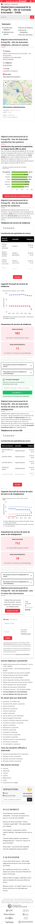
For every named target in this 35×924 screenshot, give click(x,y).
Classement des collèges (10, 782)
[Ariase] (9, 922)
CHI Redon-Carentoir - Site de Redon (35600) (16, 689)
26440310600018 (12, 117)
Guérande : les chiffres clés (11, 701)
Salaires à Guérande (9, 725)
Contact (16, 899)
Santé (6, 793)
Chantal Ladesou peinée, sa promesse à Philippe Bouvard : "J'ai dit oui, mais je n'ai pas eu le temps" (16, 841)
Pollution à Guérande (9, 730)
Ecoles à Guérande (8, 706)
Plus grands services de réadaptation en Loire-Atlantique (16, 582)
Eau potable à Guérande (10, 737)
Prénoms (5, 768)
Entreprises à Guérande (10, 742)
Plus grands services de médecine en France (15, 365)
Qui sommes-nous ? (8, 899)
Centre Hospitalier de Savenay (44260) (15, 685)
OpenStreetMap (21, 104)
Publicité (22, 899)
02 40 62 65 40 (7, 65)
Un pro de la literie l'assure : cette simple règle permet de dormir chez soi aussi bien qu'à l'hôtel (16, 863)
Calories (5, 775)
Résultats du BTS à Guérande (12, 761)
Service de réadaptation (24, 31)
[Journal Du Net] (26, 911)
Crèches (5, 773)
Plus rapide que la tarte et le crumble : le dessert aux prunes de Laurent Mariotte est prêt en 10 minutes (17, 872)
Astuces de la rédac (10, 795)
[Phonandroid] (26, 922)
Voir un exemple (27, 793)
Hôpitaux (7, 4)
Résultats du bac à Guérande (12, 756)
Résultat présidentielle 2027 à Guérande (15, 754)
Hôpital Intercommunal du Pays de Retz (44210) (17, 682)
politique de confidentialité (23, 654)
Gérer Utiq (30, 901)
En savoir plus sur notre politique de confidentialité (16, 396)
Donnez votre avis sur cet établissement (17, 196)
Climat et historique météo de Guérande (15, 720)
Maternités (6, 771)
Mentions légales (6, 902)
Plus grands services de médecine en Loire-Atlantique (15, 372)
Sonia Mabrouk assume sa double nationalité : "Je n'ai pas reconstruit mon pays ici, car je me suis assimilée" (16, 816)
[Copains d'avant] (9, 918)
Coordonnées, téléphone (7, 29)
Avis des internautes (26, 35)
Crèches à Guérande (9, 711)
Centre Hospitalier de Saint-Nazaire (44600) (16, 673)
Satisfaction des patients (8, 33)
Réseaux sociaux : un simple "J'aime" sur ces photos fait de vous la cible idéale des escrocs (17, 888)
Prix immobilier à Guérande (11, 744)
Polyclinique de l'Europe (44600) (13, 677)
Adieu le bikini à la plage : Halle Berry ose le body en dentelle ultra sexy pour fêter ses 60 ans (17, 880)
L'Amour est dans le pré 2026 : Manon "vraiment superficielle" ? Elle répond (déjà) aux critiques (17, 824)
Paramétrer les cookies (21, 901)
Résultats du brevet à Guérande (13, 759)
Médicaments (7, 778)
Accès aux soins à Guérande (11, 734)
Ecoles (5, 780)
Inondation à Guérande (10, 732)
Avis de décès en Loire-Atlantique (13, 716)
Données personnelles (8, 901)
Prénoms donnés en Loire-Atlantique (14, 739)
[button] (17, 91)
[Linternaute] (9, 914)
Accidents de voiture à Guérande (13, 723)
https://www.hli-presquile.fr (11, 77)
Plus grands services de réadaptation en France (16, 575)
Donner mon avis (12, 611)
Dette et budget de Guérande (12, 718)
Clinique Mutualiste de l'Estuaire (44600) (15, 675)
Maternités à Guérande (10, 708)
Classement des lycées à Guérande (14, 704)
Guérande (15, 4)
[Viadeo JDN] (26, 918)
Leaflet (7, 104)
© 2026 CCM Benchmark (26, 902)
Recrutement (28, 899)
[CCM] (9, 911)
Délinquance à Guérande (10, 727)
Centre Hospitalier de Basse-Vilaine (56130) (16, 680)
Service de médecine (26, 28)
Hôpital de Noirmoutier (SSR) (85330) (14, 687)
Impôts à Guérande (9, 713)
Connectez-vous (26, 634)
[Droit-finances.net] (26, 914)
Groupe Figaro (15, 902)
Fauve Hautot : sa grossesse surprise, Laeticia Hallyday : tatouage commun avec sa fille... (17, 832)
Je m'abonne (16, 393)
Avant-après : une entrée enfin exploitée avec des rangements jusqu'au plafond (16, 848)
